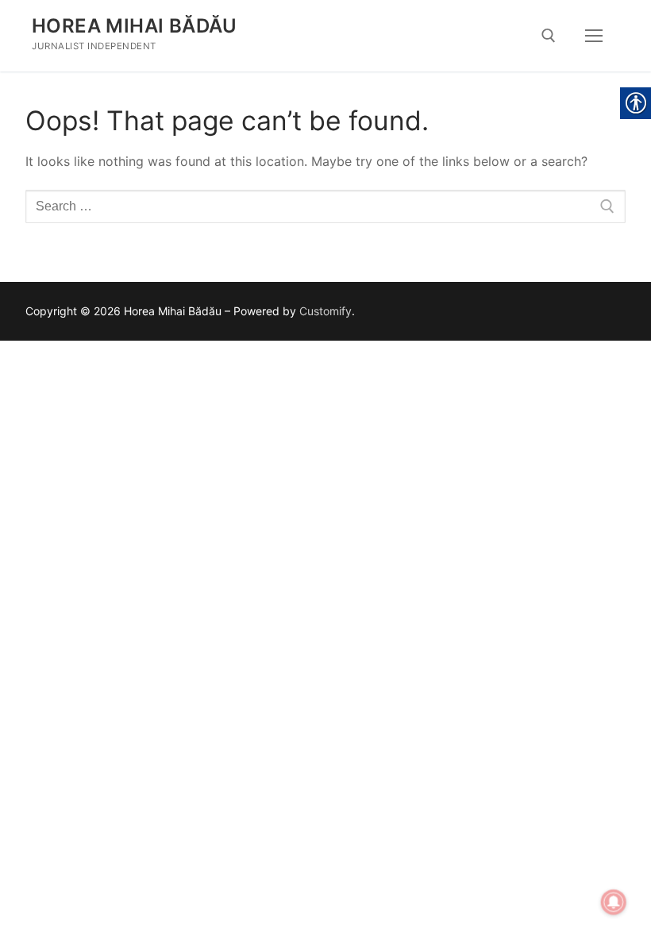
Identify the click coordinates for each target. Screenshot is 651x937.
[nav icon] (593, 35)
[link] (548, 36)
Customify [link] (325, 311)
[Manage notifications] (613, 902)
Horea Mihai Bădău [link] (134, 25)
